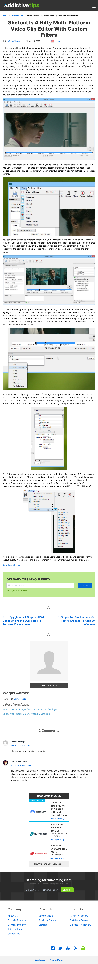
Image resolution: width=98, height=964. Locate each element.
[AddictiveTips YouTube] (68, 948)
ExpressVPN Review (80, 924)
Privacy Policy (56, 960)
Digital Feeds (20, 699)
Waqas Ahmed (14, 41)
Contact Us (14, 933)
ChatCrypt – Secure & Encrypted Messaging (26, 713)
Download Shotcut (12, 565)
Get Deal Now (56, 818)
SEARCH (67, 889)
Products (76, 909)
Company (15, 909)
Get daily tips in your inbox (28, 579)
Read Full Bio (49, 685)
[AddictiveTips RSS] (76, 948)
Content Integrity (17, 924)
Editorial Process (17, 920)
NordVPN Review (79, 916)
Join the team (15, 929)
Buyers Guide (46, 916)
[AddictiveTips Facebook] (53, 948)
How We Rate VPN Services (47, 863)
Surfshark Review (79, 920)
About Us (13, 916)
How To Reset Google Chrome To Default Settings (30, 709)
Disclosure (40, 960)
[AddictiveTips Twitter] (60, 948)
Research (45, 909)
